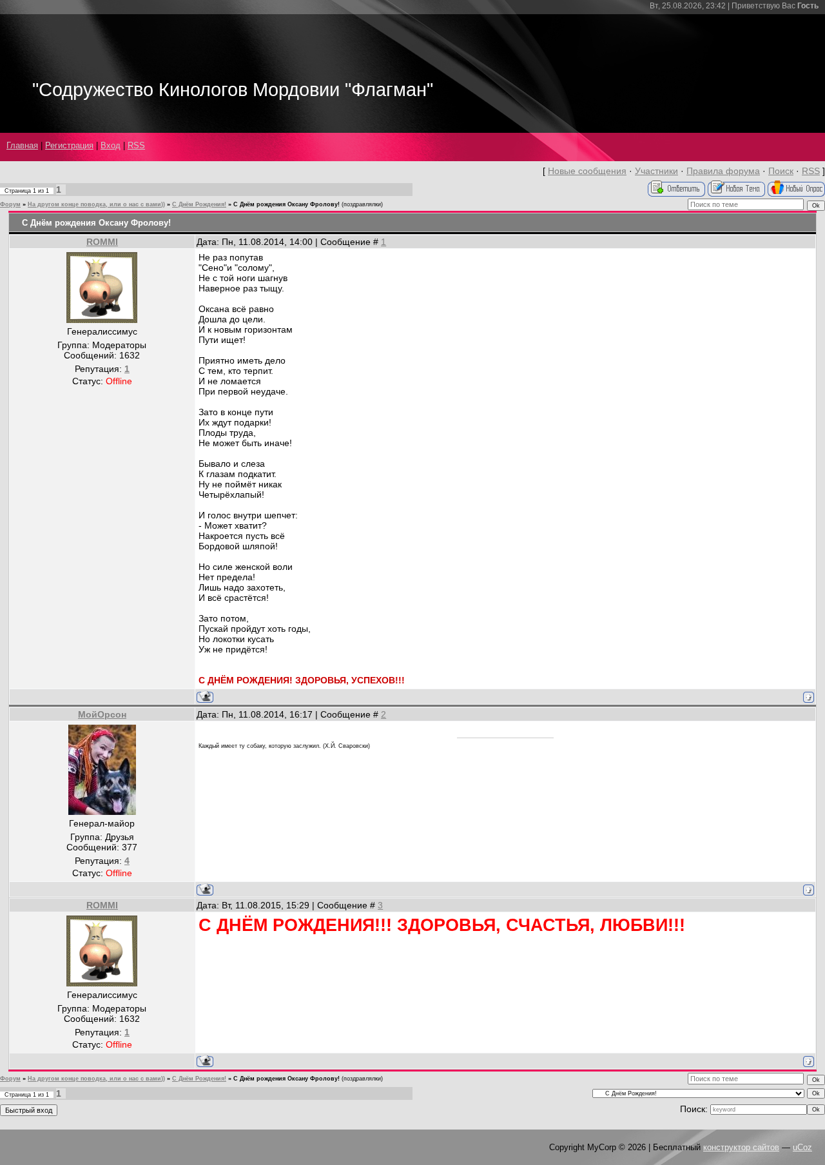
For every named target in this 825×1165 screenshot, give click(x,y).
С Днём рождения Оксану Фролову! (286, 204)
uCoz (802, 1147)
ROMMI (102, 242)
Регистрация (69, 145)
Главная (22, 145)
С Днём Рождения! (199, 204)
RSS (136, 145)
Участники (656, 171)
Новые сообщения (587, 171)
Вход (111, 145)
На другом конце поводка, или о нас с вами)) (96, 204)
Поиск (780, 171)
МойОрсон (102, 714)
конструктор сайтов (741, 1147)
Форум (10, 204)
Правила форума (723, 171)
